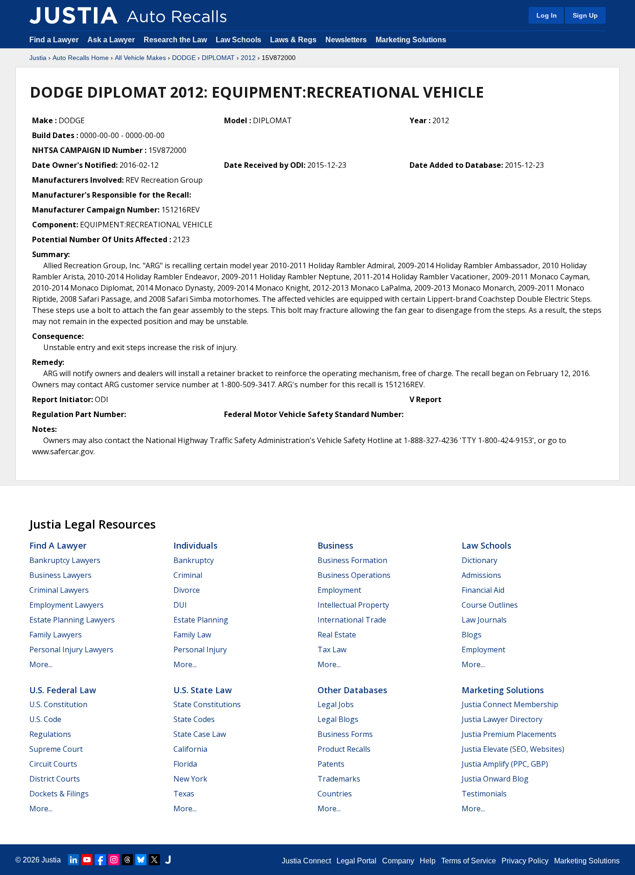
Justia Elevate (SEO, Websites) (513, 749)
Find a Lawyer (54, 40)
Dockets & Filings (59, 794)
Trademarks (339, 779)
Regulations (50, 734)
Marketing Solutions (411, 40)
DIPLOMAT (218, 57)
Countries (335, 794)
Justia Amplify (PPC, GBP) (505, 764)
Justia (37, 57)
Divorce (186, 590)
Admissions (481, 575)
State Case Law (199, 734)
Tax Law (332, 649)
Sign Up (585, 15)
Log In (546, 15)
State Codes (194, 719)
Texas (183, 794)
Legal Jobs (336, 704)
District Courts (54, 779)
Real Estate (337, 635)
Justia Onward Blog (495, 779)
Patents (331, 764)
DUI (180, 605)
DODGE (184, 57)
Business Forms (345, 734)
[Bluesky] (140, 859)
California (190, 749)
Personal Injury (200, 649)
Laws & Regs (293, 40)
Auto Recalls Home (81, 57)
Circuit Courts (53, 764)
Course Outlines (490, 605)
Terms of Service (468, 861)
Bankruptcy (193, 560)
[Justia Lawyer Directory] (167, 859)
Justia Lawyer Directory (502, 719)
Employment (339, 590)
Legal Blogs (338, 719)
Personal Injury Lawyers (71, 649)
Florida (185, 764)
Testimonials (484, 794)
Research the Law (175, 40)
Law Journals (484, 620)
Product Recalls (344, 749)
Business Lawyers (60, 575)
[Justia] (73, 15)
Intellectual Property (353, 605)
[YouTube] (87, 859)
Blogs (472, 635)
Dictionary (479, 560)
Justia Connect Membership (510, 704)
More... (41, 664)
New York (190, 779)
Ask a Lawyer (112, 40)
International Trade (352, 620)
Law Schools (238, 40)
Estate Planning (200, 620)
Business (335, 545)
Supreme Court (56, 749)
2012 (248, 57)
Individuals (195, 545)
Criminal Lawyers (59, 590)
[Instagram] (113, 859)
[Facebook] (100, 859)
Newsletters (346, 40)
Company (398, 861)
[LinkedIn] (73, 859)
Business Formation (352, 560)
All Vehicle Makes (140, 57)
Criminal (187, 575)
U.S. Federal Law (62, 690)
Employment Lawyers (66, 605)
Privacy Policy (525, 861)
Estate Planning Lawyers (72, 620)
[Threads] (127, 859)
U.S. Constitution (58, 704)
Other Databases (352, 690)
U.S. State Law (202, 690)
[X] (154, 859)
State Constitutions (207, 704)
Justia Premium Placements (509, 734)
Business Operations (354, 575)
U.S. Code (45, 719)
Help (428, 861)
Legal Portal (357, 861)
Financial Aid (483, 590)
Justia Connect (306, 861)
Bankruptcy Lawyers (64, 560)
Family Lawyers (55, 635)
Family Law (192, 635)
